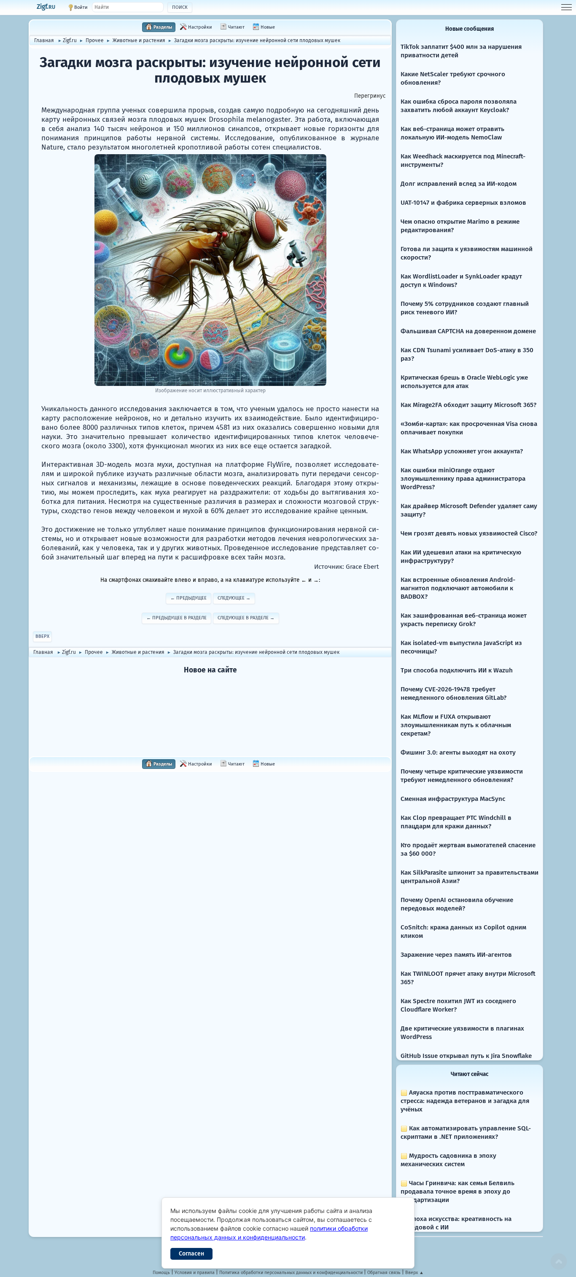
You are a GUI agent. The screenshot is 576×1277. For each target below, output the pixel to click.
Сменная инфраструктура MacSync (453, 799)
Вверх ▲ (414, 1272)
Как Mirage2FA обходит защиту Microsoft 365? (468, 405)
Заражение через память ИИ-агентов (456, 954)
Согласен (191, 1253)
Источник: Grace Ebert (346, 566)
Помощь (161, 1272)
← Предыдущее (188, 598)
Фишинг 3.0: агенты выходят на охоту (458, 752)
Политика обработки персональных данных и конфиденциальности (291, 1272)
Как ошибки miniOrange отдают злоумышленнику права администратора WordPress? (463, 478)
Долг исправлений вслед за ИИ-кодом (459, 183)
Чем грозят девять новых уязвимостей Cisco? (469, 533)
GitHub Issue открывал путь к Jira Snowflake (466, 1056)
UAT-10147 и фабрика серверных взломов (463, 202)
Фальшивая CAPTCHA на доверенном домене (468, 331)
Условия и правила (195, 1272)
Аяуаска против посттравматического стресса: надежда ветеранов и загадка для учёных (465, 1101)
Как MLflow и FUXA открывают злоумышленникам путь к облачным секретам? (456, 725)
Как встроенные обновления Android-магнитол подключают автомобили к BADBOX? (458, 588)
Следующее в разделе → (246, 618)
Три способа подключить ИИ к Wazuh (457, 670)
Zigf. (46, 7)
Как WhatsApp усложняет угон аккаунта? (462, 451)
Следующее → (234, 598)
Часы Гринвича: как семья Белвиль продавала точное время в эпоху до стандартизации (457, 1191)
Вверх (42, 636)
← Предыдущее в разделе (176, 618)
